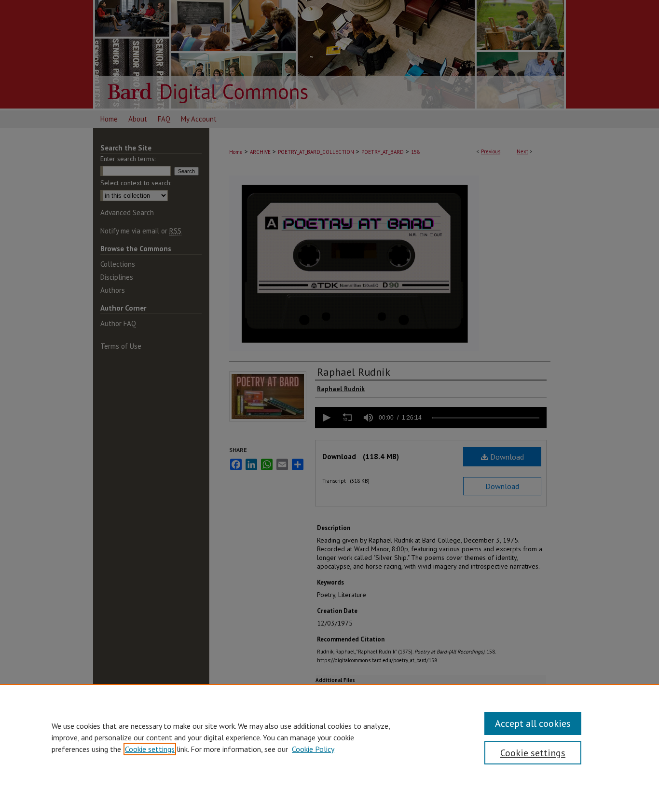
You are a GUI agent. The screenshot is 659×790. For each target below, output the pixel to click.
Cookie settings (150, 749)
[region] (329, 737)
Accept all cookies (533, 723)
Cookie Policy (313, 749)
